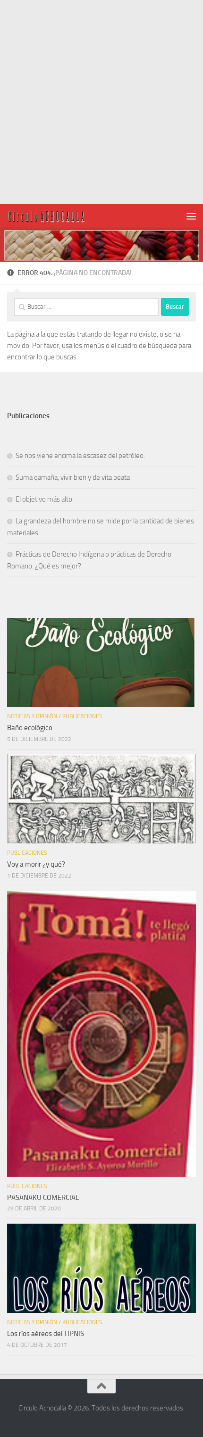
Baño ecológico (29, 727)
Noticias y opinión (32, 716)
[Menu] (191, 216)
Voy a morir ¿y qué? (36, 864)
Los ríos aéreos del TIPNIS (45, 1333)
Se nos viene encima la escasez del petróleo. (80, 455)
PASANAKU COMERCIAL (43, 1197)
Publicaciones (82, 716)
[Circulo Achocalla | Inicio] (59, 216)
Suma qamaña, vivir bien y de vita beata (73, 477)
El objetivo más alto (44, 499)
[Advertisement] (101, 102)
